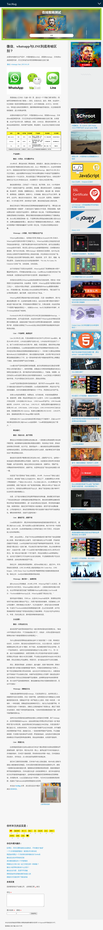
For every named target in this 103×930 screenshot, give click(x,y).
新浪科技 (13, 789)
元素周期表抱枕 (45, 804)
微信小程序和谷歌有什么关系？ (18, 867)
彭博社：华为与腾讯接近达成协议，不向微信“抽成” (25, 848)
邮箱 (19, 910)
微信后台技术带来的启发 (15, 857)
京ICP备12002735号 (16, 926)
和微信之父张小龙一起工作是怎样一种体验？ (23, 864)
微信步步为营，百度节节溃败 (17, 870)
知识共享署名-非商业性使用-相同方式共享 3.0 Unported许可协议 (31, 922)
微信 (8, 64)
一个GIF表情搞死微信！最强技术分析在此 (22, 851)
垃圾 (23, 835)
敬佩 (17, 835)
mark (12, 835)
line (19, 64)
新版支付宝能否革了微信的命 (17, 877)
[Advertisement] (34, 819)
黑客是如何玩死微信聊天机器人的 (19, 874)
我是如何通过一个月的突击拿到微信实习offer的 (23, 854)
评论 (9, 893)
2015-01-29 (25, 64)
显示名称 (11, 910)
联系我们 (7, 926)
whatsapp (14, 64)
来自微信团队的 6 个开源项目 (17, 861)
